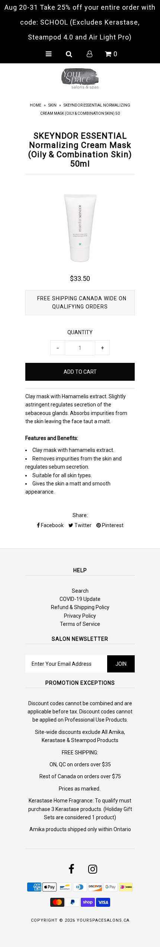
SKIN (52, 105)
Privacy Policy (80, 616)
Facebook (52, 525)
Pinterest (112, 525)
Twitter (82, 525)
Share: (80, 515)
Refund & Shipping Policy (80, 607)
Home (35, 105)
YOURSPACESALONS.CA (103, 920)
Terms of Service (80, 624)
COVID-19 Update (80, 599)
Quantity (80, 332)
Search (80, 591)
